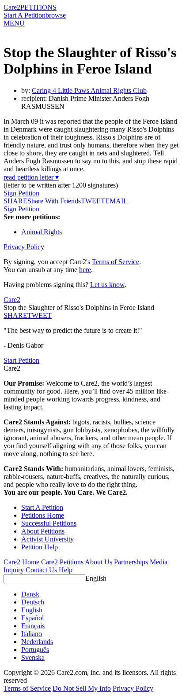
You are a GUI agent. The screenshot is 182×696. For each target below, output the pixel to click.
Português (35, 649)
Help (65, 570)
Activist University (47, 539)
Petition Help (39, 547)
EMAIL (116, 201)
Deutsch (32, 602)
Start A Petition (25, 15)
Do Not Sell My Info (82, 688)
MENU (14, 23)
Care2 (12, 7)
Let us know (107, 284)
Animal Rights (41, 232)
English (95, 578)
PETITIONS (38, 7)
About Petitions (42, 531)
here (85, 269)
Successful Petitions (48, 523)
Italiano (31, 633)
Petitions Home (42, 515)
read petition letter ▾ (31, 177)
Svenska (33, 657)
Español (32, 618)
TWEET (93, 201)
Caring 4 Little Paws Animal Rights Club (89, 90)
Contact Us (41, 570)
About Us (98, 562)
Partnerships (131, 562)
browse (56, 15)
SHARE (15, 315)
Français (33, 626)
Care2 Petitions (62, 562)
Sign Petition (21, 193)
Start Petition (21, 360)
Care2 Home (21, 562)
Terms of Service (115, 261)
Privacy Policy (24, 246)
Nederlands (37, 641)
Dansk (30, 594)
